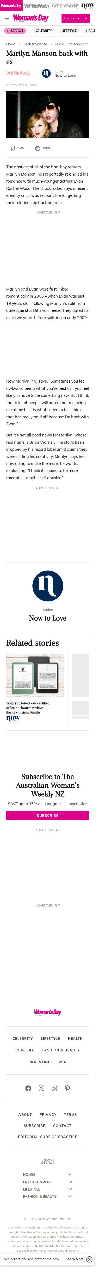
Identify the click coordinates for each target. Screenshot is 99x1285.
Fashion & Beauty (61, 1050)
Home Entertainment (71, 44)
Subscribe (34, 1126)
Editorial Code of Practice (47, 1137)
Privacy (48, 1114)
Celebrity (44, 31)
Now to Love (65, 76)
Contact (62, 1126)
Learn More (75, 1259)
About (25, 1114)
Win (62, 1062)
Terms (70, 1114)
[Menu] (7, 18)
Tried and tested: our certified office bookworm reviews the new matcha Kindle (28, 707)
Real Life (24, 1050)
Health (75, 1039)
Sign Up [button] (73, 18)
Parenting (40, 1062)
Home (11, 44)
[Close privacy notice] (89, 1259)
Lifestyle (69, 31)
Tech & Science (35, 44)
